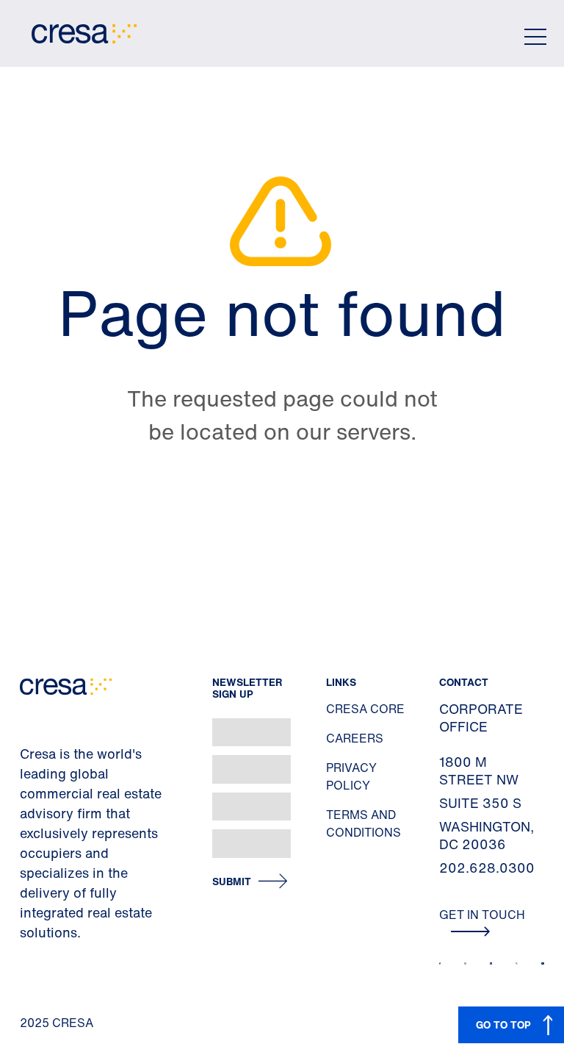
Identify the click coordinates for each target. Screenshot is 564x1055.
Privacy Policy (351, 776)
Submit (231, 882)
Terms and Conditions (363, 823)
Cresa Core (365, 709)
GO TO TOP (503, 1024)
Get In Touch (482, 914)
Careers (354, 738)
